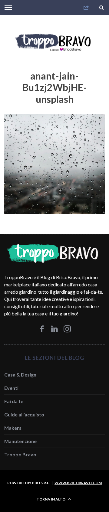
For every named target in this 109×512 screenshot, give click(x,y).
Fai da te (13, 401)
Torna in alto (51, 499)
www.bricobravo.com (78, 483)
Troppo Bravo (20, 454)
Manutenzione (20, 441)
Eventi (11, 388)
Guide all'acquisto (24, 414)
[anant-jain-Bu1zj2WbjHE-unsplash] (54, 212)
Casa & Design (20, 374)
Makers (12, 428)
